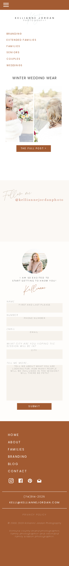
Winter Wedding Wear (34, 77)
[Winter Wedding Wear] (34, 114)
